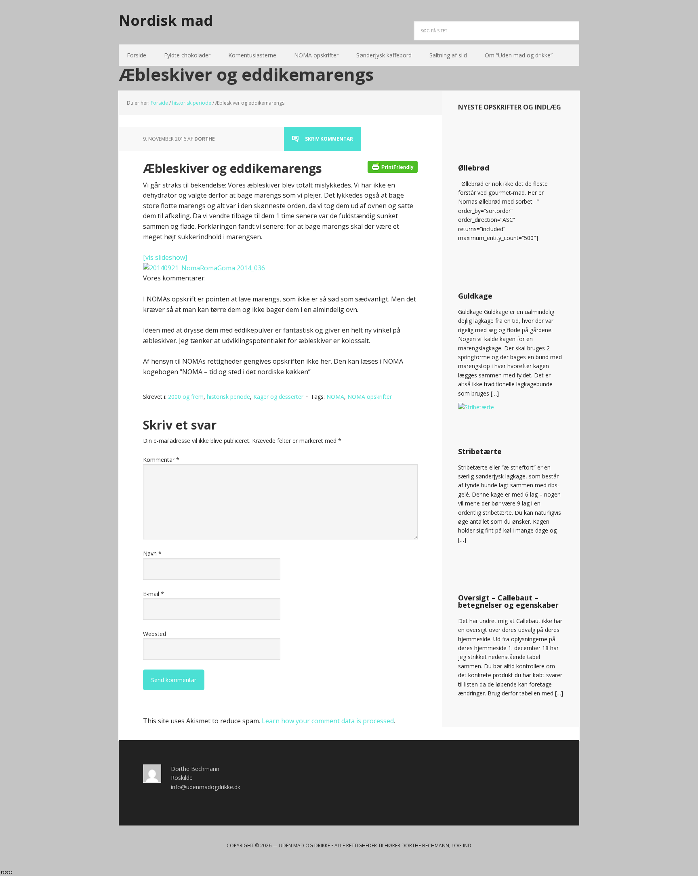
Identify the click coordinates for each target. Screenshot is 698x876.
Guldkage (475, 296)
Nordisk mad (166, 20)
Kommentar (161, 459)
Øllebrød (473, 168)
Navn (152, 553)
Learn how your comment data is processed (328, 720)
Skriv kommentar (329, 138)
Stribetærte (480, 451)
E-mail (153, 594)
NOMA (335, 396)
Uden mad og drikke (304, 845)
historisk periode (228, 396)
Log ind (461, 845)
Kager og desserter (278, 396)
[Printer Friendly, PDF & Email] (393, 166)
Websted (154, 634)
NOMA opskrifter (369, 396)
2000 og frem (186, 396)
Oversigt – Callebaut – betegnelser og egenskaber (508, 601)
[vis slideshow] (165, 257)
